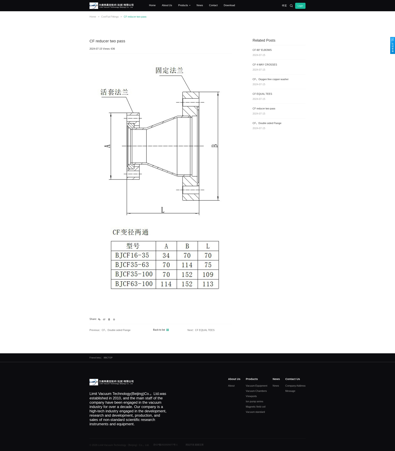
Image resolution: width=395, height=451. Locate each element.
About (231, 385)
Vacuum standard (255, 412)
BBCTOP (108, 357)
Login (300, 5)
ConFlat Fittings (110, 16)
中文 (284, 5)
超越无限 (199, 444)
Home (92, 16)
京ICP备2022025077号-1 (165, 444)
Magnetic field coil (256, 406)
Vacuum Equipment (256, 385)
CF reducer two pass (135, 16)
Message (290, 391)
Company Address (295, 385)
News (276, 385)
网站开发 (190, 444)
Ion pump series (254, 401)
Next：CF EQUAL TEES (201, 330)
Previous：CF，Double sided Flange (110, 330)
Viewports (251, 396)
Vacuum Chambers (256, 391)
